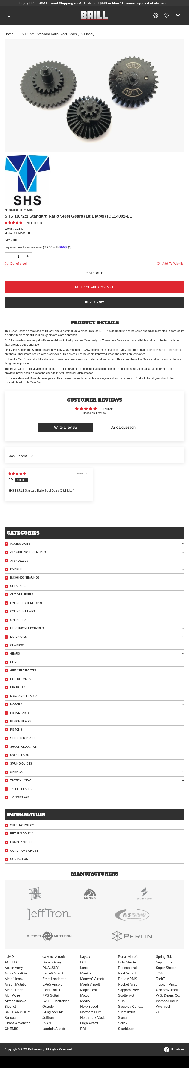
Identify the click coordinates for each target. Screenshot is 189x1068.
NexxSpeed (89, 1006)
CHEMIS (11, 1029)
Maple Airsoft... (91, 984)
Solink (122, 1023)
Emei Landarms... (55, 979)
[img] (17, 473)
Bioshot (10, 1006)
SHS (121, 1001)
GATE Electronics (55, 1001)
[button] (178, 15)
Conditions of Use (24, 850)
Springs (16, 772)
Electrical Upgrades (27, 628)
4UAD (9, 957)
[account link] (155, 15)
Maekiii (85, 973)
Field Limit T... (52, 990)
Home (9, 34)
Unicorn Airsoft (167, 990)
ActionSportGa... (17, 973)
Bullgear (11, 1017)
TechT (160, 979)
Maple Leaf (88, 990)
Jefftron (48, 1017)
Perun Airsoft (127, 957)
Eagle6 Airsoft (52, 973)
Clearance (18, 586)
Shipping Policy (22, 825)
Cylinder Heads (22, 611)
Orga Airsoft (89, 1023)
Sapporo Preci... (130, 990)
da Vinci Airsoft (53, 957)
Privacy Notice (21, 842)
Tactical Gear (21, 780)
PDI (83, 1029)
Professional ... (129, 968)
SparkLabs (126, 1029)
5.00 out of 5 (106, 409)
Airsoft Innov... (15, 979)
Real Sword (127, 973)
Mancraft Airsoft (92, 979)
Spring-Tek (164, 957)
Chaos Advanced (17, 1023)
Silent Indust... (128, 1012)
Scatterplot (126, 995)
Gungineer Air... (53, 1012)
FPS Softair (51, 995)
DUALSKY (50, 968)
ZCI (158, 1012)
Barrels (16, 569)
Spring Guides (21, 763)
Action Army (14, 968)
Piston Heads (20, 721)
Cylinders (18, 620)
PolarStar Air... (128, 962)
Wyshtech (163, 1006)
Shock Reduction (23, 746)
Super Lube (164, 962)
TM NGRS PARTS (21, 797)
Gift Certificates (23, 670)
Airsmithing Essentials (28, 552)
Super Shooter (166, 968)
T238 (159, 973)
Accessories (20, 543)
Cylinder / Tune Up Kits (27, 603)
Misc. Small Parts (23, 696)
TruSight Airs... (167, 984)
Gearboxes (18, 645)
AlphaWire (12, 995)
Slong (122, 1017)
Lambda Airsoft (53, 1029)
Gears (15, 653)
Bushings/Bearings (25, 577)
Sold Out (94, 273)
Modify (85, 1001)
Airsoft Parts (14, 990)
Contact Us (19, 859)
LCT (83, 962)
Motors (16, 704)
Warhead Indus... (168, 1001)
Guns (14, 662)
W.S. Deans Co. (168, 995)
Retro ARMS (127, 979)
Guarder (48, 1006)
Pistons (16, 729)
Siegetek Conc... (130, 1006)
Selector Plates (23, 738)
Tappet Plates (21, 789)
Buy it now (94, 302)
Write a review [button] (65, 427)
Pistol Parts (20, 712)
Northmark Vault (92, 1017)
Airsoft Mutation (16, 984)
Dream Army (52, 962)
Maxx (84, 995)
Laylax (85, 957)
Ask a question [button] (123, 427)
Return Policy (21, 833)
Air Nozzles (19, 560)
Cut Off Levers (22, 594)
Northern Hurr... (91, 1012)
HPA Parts (17, 687)
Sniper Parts (20, 755)
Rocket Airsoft (128, 984)
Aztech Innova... (17, 1001)
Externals (18, 636)
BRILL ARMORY (17, 1012)
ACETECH (13, 962)
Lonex (84, 968)
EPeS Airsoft (52, 984)
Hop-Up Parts (20, 679)
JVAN (46, 1023)
